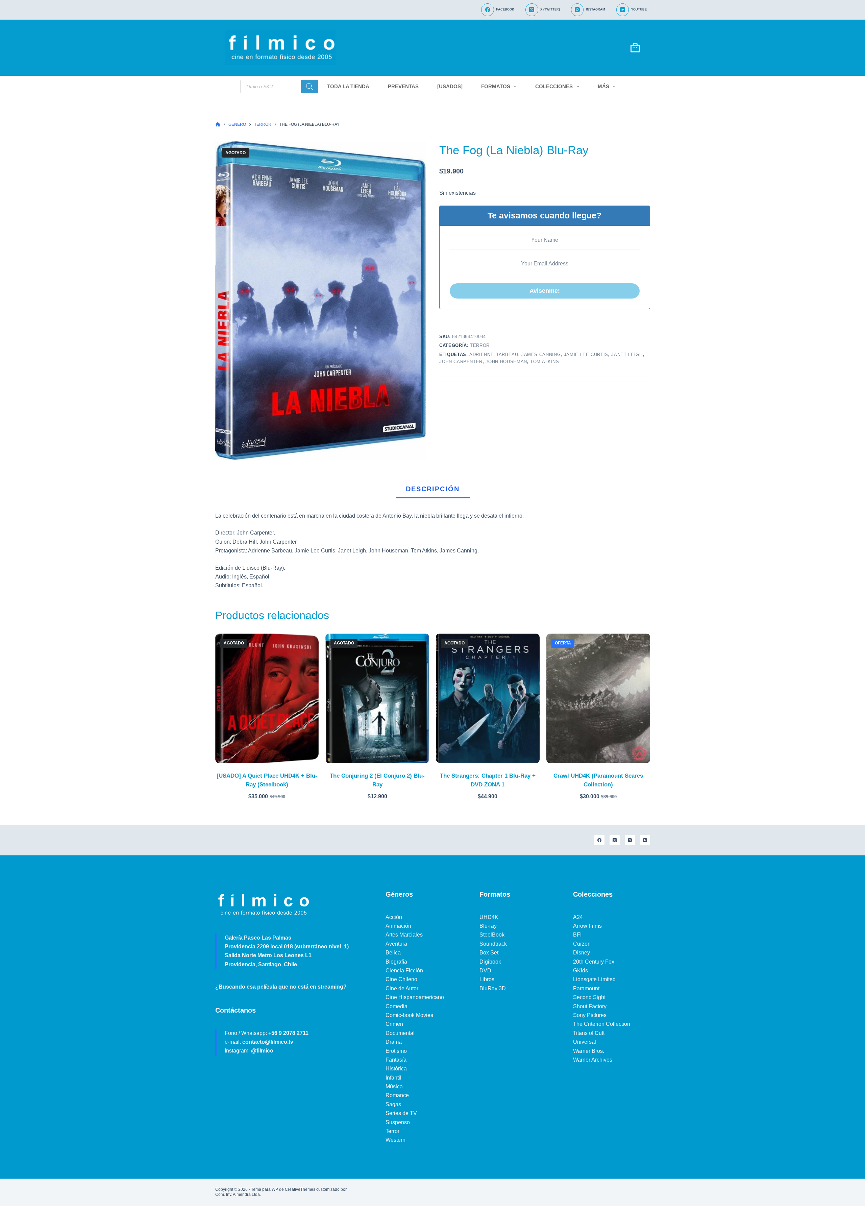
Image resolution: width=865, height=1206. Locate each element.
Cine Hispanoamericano (415, 997)
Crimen (394, 1024)
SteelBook (491, 935)
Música (394, 1086)
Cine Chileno (401, 979)
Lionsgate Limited (594, 979)
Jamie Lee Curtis (586, 354)
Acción (394, 917)
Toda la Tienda (348, 86)
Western (395, 1140)
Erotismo (396, 1051)
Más (603, 86)
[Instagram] (630, 840)
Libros (486, 979)
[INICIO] (217, 124)
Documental (400, 1033)
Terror (480, 345)
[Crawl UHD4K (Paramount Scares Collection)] (598, 698)
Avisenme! (544, 290)
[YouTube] (645, 840)
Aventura (396, 944)
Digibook (490, 962)
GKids (580, 970)
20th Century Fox (593, 962)
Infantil (393, 1078)
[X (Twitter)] (615, 840)
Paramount (586, 988)
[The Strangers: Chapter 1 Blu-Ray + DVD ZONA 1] (488, 698)
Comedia (396, 1006)
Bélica (393, 952)
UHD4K (488, 917)
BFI (577, 935)
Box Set (488, 952)
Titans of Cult (588, 1033)
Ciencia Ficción (404, 970)
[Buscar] (309, 86)
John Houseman (506, 361)
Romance (397, 1095)
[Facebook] (599, 840)
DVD (485, 970)
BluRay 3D (492, 988)
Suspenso (398, 1122)
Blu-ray (488, 926)
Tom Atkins (544, 361)
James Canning (541, 354)
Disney (581, 952)
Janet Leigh (626, 354)
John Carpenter (461, 361)
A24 (578, 917)
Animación (398, 926)
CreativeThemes (300, 1189)
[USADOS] (450, 86)
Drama (394, 1042)
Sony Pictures (590, 1015)
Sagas (393, 1104)
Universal (584, 1042)
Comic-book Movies (409, 1015)
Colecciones (554, 86)
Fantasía (396, 1060)
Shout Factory (590, 1006)
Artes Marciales (404, 935)
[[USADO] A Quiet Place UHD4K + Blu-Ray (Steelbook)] (267, 698)
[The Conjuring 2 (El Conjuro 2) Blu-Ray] (377, 698)
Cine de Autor (402, 988)
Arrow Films (587, 926)
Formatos (495, 86)
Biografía (396, 962)
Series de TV (401, 1113)
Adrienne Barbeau (493, 354)
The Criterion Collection (601, 1024)
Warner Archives (592, 1060)
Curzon (582, 944)
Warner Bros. (588, 1051)
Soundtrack (493, 944)
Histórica (396, 1068)
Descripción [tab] (433, 489)
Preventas (403, 86)
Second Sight (589, 997)
